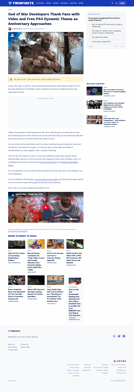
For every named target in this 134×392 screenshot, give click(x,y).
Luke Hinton (51, 303)
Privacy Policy (12, 350)
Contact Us (24, 344)
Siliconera (87, 367)
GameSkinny (86, 370)
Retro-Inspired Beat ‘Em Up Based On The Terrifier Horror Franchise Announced (16, 294)
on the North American (48, 162)
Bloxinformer (121, 373)
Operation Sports (102, 370)
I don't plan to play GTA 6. (101, 41)
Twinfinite (87, 365)
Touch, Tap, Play (73, 373)
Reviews (64, 3)
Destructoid (122, 367)
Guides (56, 3)
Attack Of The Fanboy (118, 365)
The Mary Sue (121, 370)
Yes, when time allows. (100, 37)
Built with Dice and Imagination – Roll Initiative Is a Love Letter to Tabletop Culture (114, 121)
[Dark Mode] (116, 3)
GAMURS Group (121, 380)
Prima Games (74, 367)
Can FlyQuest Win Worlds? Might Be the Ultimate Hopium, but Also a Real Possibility (113, 106)
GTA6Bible (75, 375)
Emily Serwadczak (14, 262)
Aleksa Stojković (109, 111)
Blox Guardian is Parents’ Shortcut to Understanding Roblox (114, 92)
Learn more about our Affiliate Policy (17, 231)
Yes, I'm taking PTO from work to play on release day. (107, 25)
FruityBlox (104, 373)
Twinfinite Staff (109, 96)
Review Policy (25, 347)
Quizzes (73, 3)
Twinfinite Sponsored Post (74, 318)
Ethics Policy (12, 347)
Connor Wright (13, 301)
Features (40, 3)
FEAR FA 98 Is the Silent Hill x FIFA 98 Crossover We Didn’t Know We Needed (74, 258)
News (48, 3)
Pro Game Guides (73, 365)
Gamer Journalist (73, 370)
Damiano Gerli (52, 262)
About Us (11, 344)
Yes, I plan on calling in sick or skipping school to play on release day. (106, 32)
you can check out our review (46, 179)
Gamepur (105, 365)
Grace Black (32, 272)
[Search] (112, 3)
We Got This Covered (100, 367)
